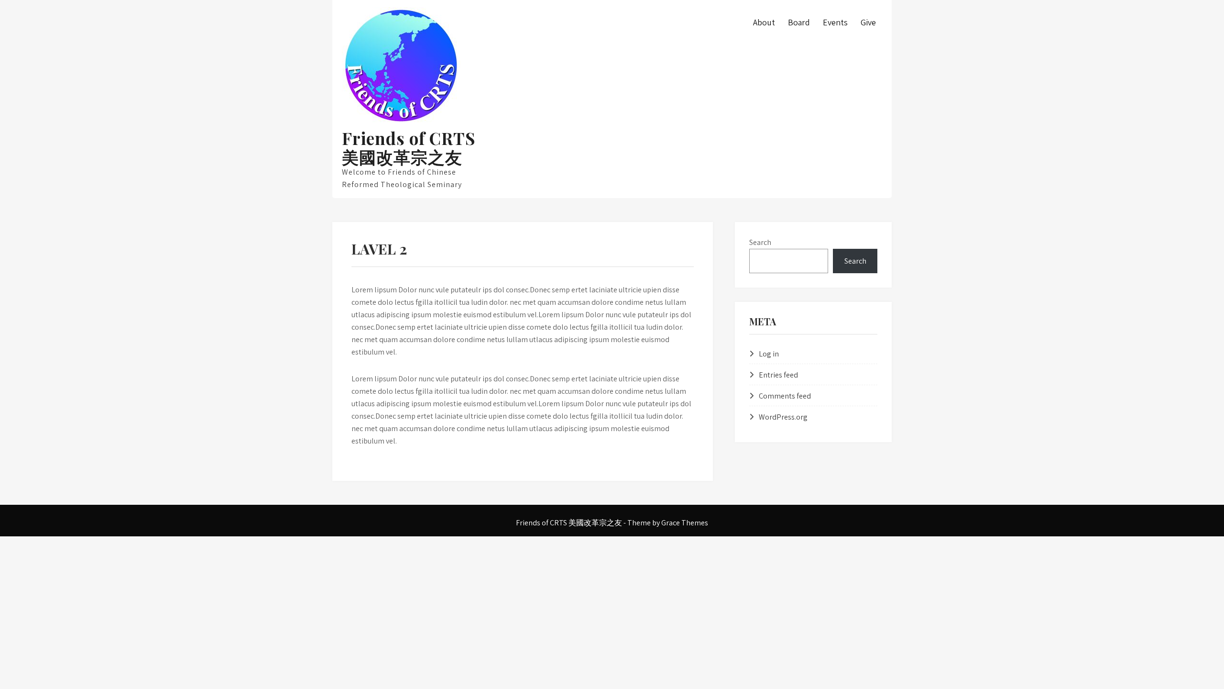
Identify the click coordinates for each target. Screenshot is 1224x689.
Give (868, 22)
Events (835, 22)
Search (760, 242)
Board (799, 22)
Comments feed (785, 396)
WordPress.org (783, 417)
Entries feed (778, 375)
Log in (769, 354)
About (764, 22)
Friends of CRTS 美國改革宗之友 (408, 147)
